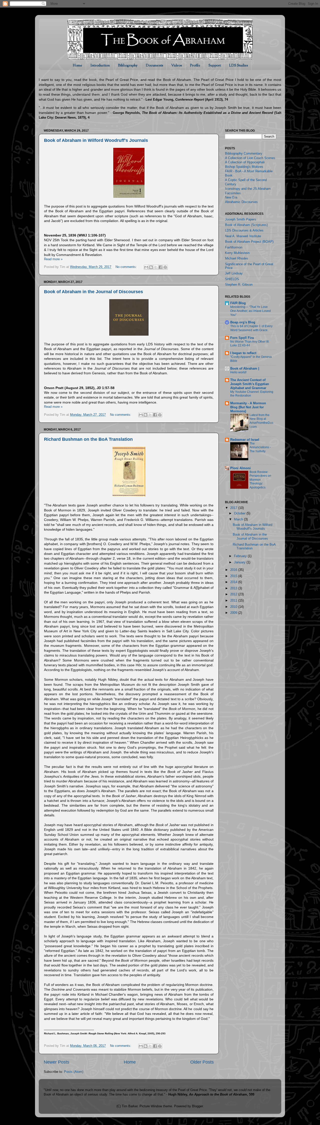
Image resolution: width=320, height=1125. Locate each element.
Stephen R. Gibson (238, 284)
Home (77, 65)
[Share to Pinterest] (165, 267)
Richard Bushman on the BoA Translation (88, 439)
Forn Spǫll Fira (242, 338)
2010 (234, 607)
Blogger (197, 1106)
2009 (234, 613)
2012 (234, 594)
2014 (234, 582)
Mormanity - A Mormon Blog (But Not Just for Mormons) (248, 407)
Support (214, 65)
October (240, 513)
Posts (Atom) (73, 1072)
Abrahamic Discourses (241, 202)
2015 (234, 576)
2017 (234, 508)
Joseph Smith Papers (240, 219)
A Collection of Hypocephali (245, 162)
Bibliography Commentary (243, 153)
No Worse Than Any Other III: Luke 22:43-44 (249, 343)
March (239, 519)
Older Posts (202, 1062)
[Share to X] (155, 267)
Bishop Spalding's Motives (244, 167)
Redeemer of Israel (244, 440)
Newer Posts (56, 1062)
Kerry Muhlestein (237, 253)
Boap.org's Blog (242, 322)
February (241, 556)
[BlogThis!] (151, 267)
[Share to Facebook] (160, 267)
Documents (154, 65)
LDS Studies (238, 65)
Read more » (53, 259)
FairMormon (233, 247)
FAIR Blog (238, 303)
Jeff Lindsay (234, 273)
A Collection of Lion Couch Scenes (250, 158)
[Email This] (146, 267)
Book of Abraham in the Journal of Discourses (93, 291)
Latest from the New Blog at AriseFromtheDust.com (261, 421)
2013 (234, 588)
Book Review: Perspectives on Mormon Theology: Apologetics (260, 479)
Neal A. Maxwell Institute (243, 236)
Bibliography (128, 65)
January (240, 562)
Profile (195, 65)
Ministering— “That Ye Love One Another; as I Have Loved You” (250, 310)
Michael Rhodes (236, 258)
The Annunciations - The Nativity (260, 447)
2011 (234, 600)
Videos (176, 65)
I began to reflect (243, 353)
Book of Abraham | (244, 368)
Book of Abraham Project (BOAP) (249, 241)
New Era (231, 197)
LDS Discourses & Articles (244, 230)
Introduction (100, 65)
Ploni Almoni (240, 468)
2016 (234, 570)
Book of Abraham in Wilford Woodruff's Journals (96, 140)
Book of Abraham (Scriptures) (246, 225)
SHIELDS (232, 279)
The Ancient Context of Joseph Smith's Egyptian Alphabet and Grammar (249, 384)
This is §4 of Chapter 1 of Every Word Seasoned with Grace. (251, 328)
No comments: (127, 267)
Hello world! (238, 372)
